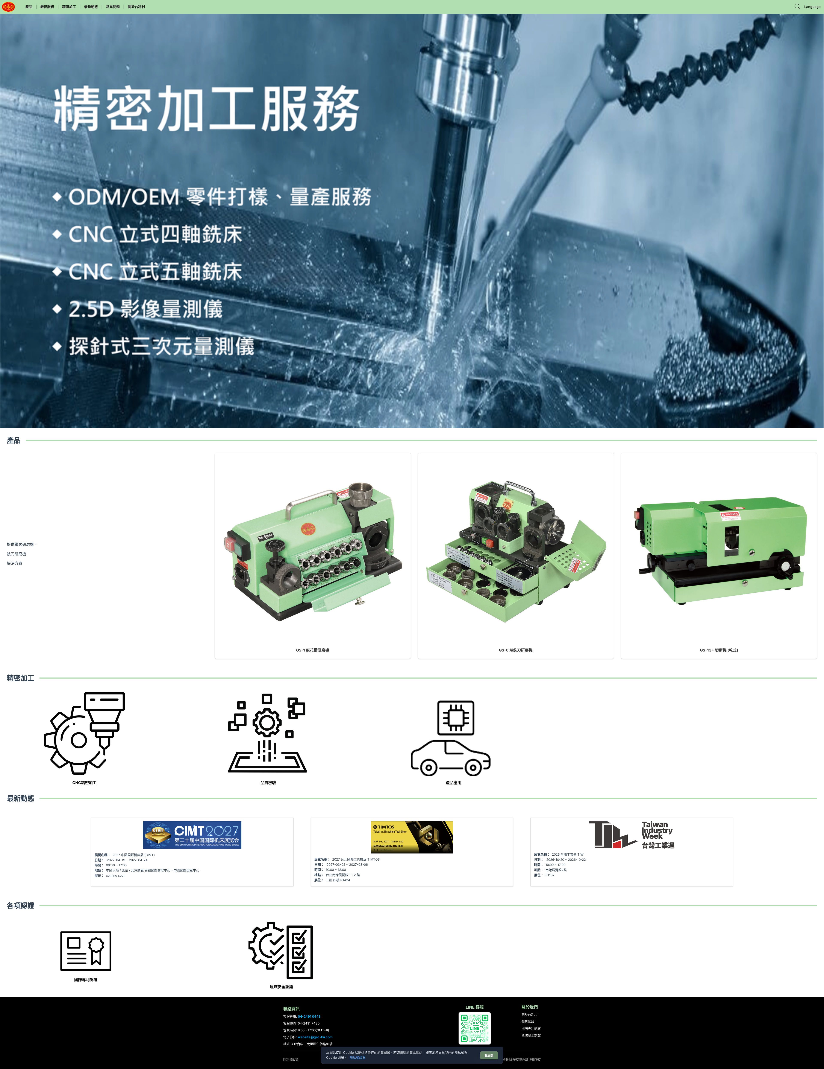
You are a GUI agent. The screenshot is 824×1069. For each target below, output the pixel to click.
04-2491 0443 (309, 1016)
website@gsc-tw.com (315, 1037)
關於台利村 (136, 7)
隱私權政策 (290, 1059)
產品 (28, 7)
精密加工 (69, 7)
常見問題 (113, 7)
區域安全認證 (531, 1035)
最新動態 (91, 7)
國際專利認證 (531, 1028)
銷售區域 (527, 1022)
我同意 (489, 1055)
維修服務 (47, 7)
